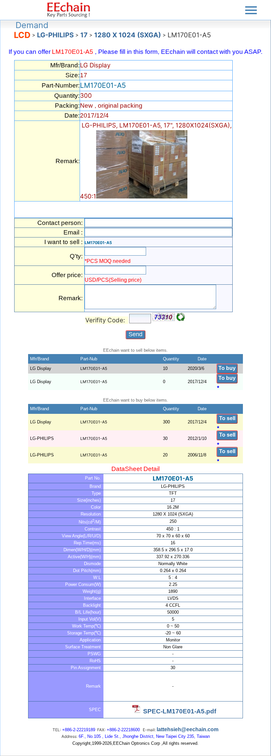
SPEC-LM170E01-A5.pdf (179, 711)
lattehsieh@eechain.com (187, 729)
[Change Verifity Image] (181, 317)
